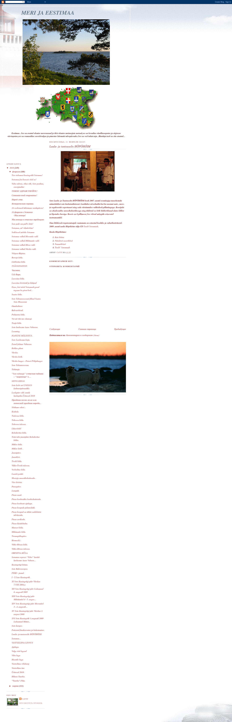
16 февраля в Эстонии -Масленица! (22, 214)
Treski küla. (17, 461)
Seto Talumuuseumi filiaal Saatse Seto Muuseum (26, 300)
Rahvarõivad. (17, 310)
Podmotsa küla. (18, 314)
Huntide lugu (17, 659)
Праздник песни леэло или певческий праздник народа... (26, 401)
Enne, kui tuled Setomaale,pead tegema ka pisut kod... (25, 289)
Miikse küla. (17, 444)
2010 (12, 167)
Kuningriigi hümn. (20, 564)
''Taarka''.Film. (18, 680)
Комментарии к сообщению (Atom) (82, 335)
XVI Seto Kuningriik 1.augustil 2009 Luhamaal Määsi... (28, 620)
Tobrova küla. (18, 420)
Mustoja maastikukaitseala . (24, 478)
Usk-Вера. (16, 274)
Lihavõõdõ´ (17, 428)
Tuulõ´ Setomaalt (62, 247)
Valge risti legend (19, 651)
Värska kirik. (17, 356)
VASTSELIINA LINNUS (22, 642)
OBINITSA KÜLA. (20, 553)
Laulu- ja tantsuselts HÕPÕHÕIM (27, 634)
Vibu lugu (16, 655)
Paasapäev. (16, 486)
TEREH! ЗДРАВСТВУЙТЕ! (24, 191)
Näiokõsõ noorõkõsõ (64, 240)
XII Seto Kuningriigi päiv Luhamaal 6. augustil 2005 (27, 590)
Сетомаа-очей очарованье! (24, 195)
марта (15, 685)
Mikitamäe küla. (19, 531)
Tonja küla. (17, 323)
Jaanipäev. (16, 452)
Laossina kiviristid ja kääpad (24, 282)
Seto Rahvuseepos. (20, 568)
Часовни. (16, 270)
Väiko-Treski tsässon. (21, 465)
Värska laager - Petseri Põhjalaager (27, 361)
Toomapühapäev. (19, 536)
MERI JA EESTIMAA (47, 12)
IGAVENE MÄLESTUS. (22, 335)
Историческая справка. (23, 203)
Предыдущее (120, 329)
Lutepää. (15, 490)
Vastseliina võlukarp (20, 663)
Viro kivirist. (17, 482)
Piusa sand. (17, 495)
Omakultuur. (17, 306)
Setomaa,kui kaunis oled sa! (24, 179)
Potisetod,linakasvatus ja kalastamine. (28, 630)
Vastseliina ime (18, 668)
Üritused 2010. (18, 672)
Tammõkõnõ (60, 244)
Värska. (15, 352)
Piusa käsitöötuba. (20, 523)
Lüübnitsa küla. (19, 261)
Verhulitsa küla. (19, 469)
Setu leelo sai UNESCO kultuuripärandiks (22, 387)
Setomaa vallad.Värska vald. (24, 249)
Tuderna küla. (18, 415)
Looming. (16, 331)
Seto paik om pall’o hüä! (22, 223)
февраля (16, 171)
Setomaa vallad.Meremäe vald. (25, 236)
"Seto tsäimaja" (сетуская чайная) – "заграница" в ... (27, 375)
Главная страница (87, 329)
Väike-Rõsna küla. (20, 544)
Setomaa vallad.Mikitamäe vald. (25, 240)
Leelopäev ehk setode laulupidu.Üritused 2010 (23, 394)
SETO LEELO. (18, 381)
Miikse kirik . (17, 448)
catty (25, 699)
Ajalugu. (15, 646)
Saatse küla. (17, 294)
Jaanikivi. (16, 457)
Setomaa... (16, 638)
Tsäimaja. (16, 369)
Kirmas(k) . (16, 540)
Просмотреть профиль (30, 703)
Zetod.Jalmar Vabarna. (22, 344)
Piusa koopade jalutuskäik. (23, 507)
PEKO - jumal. (18, 573)
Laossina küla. (18, 278)
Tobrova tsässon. (19, 424)
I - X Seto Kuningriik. (21, 577)
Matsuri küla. (17, 527)
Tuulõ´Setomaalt (91, 226)
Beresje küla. (17, 257)
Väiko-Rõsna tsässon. (21, 548)
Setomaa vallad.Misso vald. (23, 244)
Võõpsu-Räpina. (19, 253)
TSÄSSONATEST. (20, 265)
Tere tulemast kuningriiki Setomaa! (27, 175)
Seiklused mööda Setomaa (23, 232)
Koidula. (15, 411)
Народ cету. (17, 199)
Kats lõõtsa (59, 237)
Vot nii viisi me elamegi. (22, 318)
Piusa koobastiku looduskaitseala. (26, 499)
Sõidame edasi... (19, 407)
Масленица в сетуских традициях (28, 219)
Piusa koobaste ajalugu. (22, 503)
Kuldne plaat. (17, 348)
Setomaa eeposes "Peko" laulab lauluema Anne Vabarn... (26, 559)
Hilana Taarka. (18, 676)
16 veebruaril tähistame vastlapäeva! (28, 207)
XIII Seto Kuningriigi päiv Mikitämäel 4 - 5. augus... (24, 598)
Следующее (54, 329)
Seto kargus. (17, 625)
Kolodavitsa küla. (19, 432)
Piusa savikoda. (18, 519)
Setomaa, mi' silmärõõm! (22, 227)
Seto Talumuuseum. (20, 365)
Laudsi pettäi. (17, 473)
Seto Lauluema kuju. (21, 339)
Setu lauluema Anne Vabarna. (25, 327)
